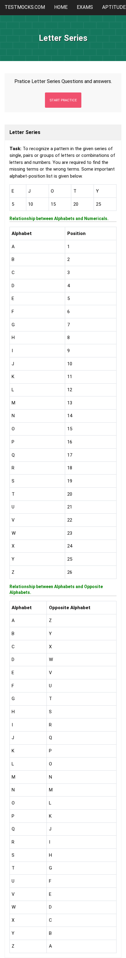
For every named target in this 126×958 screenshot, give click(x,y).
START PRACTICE (63, 100)
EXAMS (85, 7)
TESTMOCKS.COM (25, 7)
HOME (61, 7)
